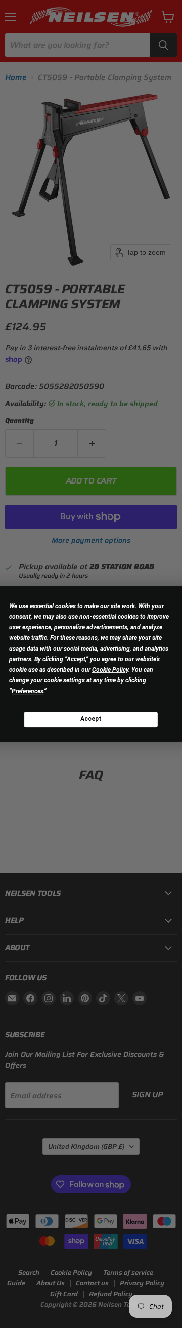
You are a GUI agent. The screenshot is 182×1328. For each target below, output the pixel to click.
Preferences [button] (27, 691)
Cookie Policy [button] (110, 669)
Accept (91, 718)
